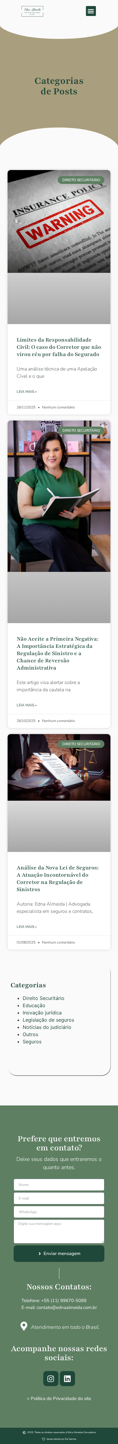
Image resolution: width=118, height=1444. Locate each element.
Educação (34, 1005)
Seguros (32, 1042)
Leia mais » (27, 391)
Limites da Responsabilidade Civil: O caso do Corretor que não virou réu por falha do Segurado (59, 347)
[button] (91, 11)
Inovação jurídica (42, 1013)
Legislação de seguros (48, 1020)
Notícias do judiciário (47, 1027)
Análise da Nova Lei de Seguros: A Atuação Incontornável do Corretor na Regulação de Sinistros (58, 878)
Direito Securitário (43, 998)
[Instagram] (50, 1378)
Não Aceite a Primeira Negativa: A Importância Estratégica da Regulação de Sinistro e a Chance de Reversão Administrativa (57, 653)
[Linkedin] (67, 1378)
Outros (30, 1034)
